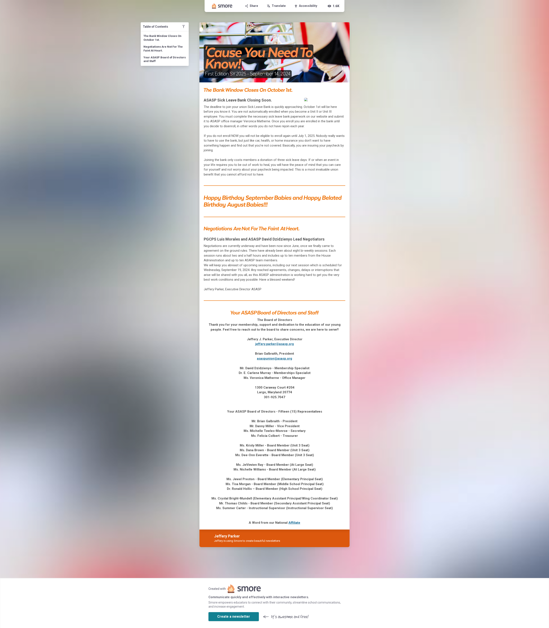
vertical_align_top (184, 27)
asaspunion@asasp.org (274, 358)
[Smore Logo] (222, 6)
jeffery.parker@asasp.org (274, 344)
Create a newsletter (233, 616)
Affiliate (294, 523)
